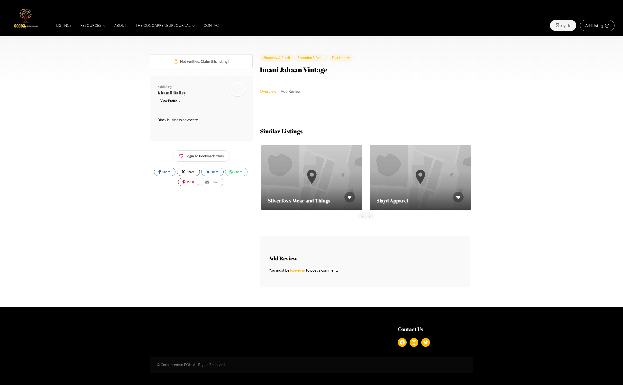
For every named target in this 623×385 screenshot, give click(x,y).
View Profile (168, 101)
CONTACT (212, 25)
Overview (268, 91)
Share (166, 172)
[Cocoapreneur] (26, 19)
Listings (64, 25)
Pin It (190, 182)
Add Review (291, 91)
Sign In (565, 25)
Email (214, 182)
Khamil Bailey (171, 93)
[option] (311, 177)
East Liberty (341, 57)
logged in (297, 270)
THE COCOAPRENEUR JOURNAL (163, 25)
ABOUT (120, 25)
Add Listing (594, 25)
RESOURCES (90, 25)
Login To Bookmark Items (205, 156)
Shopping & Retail (276, 57)
